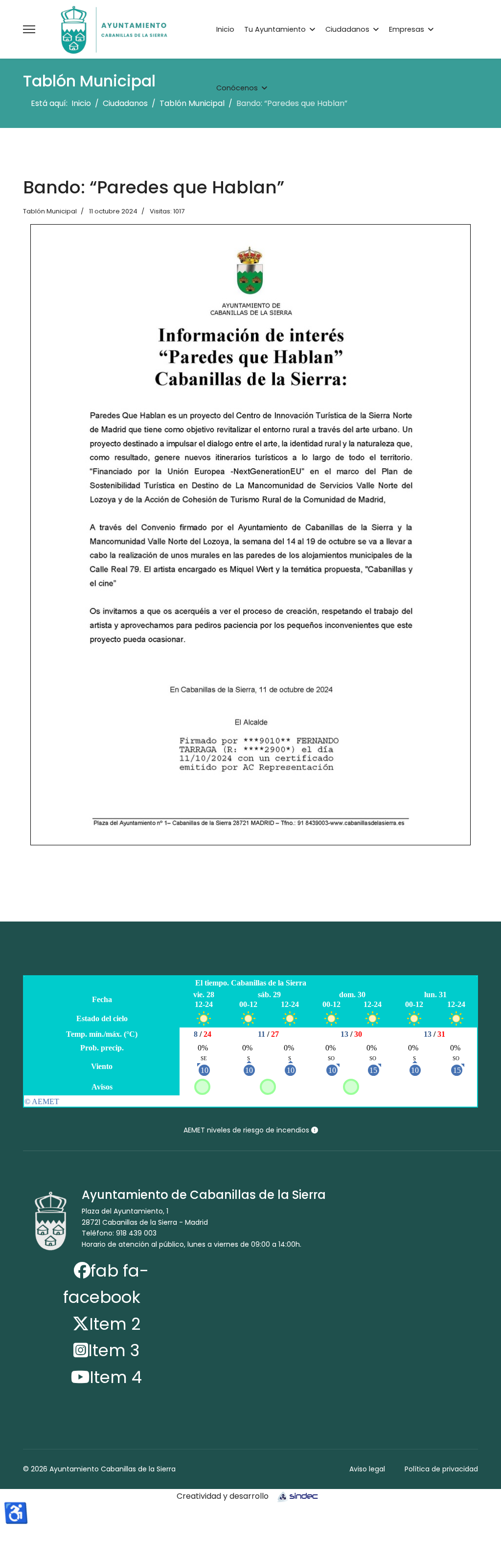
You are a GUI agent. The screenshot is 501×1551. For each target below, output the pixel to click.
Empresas (406, 29)
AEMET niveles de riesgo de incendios (247, 1130)
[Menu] (29, 29)
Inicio (225, 29)
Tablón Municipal (50, 211)
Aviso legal (367, 1469)
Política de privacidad (441, 1469)
